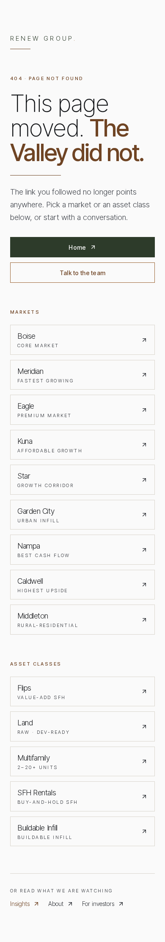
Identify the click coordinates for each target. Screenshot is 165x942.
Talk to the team (82, 272)
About (55, 903)
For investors (98, 903)
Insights (20, 903)
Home (77, 247)
